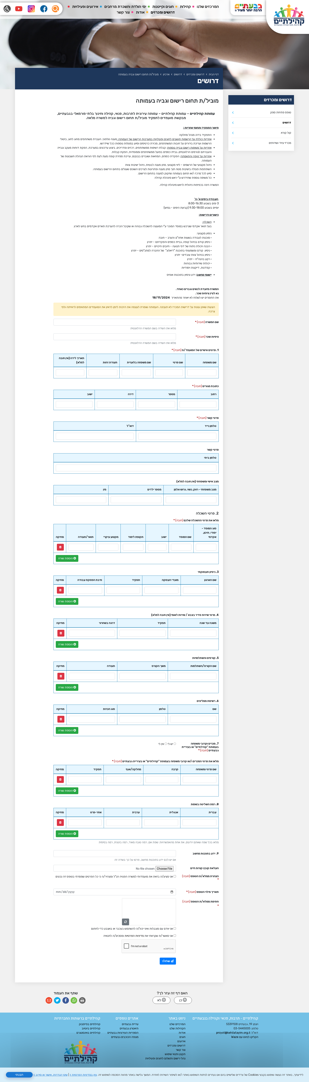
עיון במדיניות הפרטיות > (83, 1074)
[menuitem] (208, 6)
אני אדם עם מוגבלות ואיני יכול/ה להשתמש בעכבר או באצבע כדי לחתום (132, 928)
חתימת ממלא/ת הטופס (199, 900)
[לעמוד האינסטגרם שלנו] (31, 8)
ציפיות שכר (202, 335)
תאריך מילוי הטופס (199, 891)
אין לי (161, 744)
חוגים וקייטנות (163, 6)
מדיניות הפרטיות (134, 935)
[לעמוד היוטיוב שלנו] (18, 8)
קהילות (185, 6)
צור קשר (123, 12)
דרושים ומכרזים (163, 12)
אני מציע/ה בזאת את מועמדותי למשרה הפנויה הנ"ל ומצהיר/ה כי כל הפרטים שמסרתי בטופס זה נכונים (114, 876)
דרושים (287, 122)
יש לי (170, 744)
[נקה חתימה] (125, 922)
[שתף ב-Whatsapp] (74, 1000)
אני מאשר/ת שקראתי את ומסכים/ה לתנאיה (138, 935)
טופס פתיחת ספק (280, 112)
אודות (140, 12)
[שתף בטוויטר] (57, 1000)
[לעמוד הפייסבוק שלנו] (43, 8)
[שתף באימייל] (49, 1000)
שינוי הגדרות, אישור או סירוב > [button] (50, 1074)
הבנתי (19, 1075)
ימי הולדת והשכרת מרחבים (125, 6)
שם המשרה (201, 321)
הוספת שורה (65, 558)
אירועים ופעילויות (85, 6)
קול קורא (286, 132)
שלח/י (166, 961)
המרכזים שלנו (208, 6)
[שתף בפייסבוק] (66, 1000)
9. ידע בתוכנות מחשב (206, 853)
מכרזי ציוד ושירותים (280, 143)
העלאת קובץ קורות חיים (204, 868)
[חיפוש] (55, 8)
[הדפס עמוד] (82, 1000)
